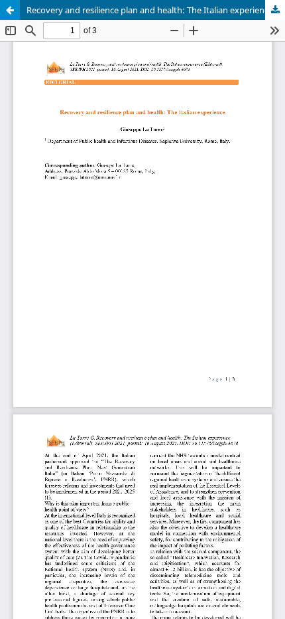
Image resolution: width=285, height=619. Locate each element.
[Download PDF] (275, 10)
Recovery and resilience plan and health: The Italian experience (150, 10)
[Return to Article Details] (10, 10)
